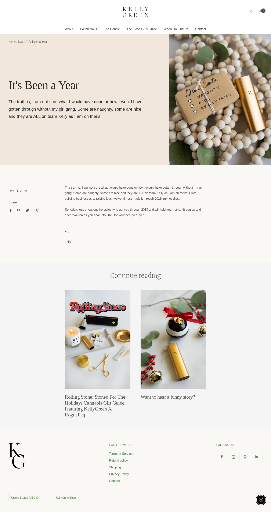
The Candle (112, 29)
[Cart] (260, 12)
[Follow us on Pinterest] (245, 457)
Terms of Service (121, 453)
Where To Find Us (176, 29)
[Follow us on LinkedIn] (257, 457)
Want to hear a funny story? (168, 397)
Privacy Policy (119, 474)
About (69, 29)
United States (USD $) (25, 497)
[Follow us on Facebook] (222, 457)
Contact (200, 29)
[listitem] (11, 210)
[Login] (251, 12)
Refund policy (118, 460)
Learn (21, 41)
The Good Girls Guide (142, 29)
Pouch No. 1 (88, 29)
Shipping (115, 467)
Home (12, 41)
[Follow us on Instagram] (233, 457)
